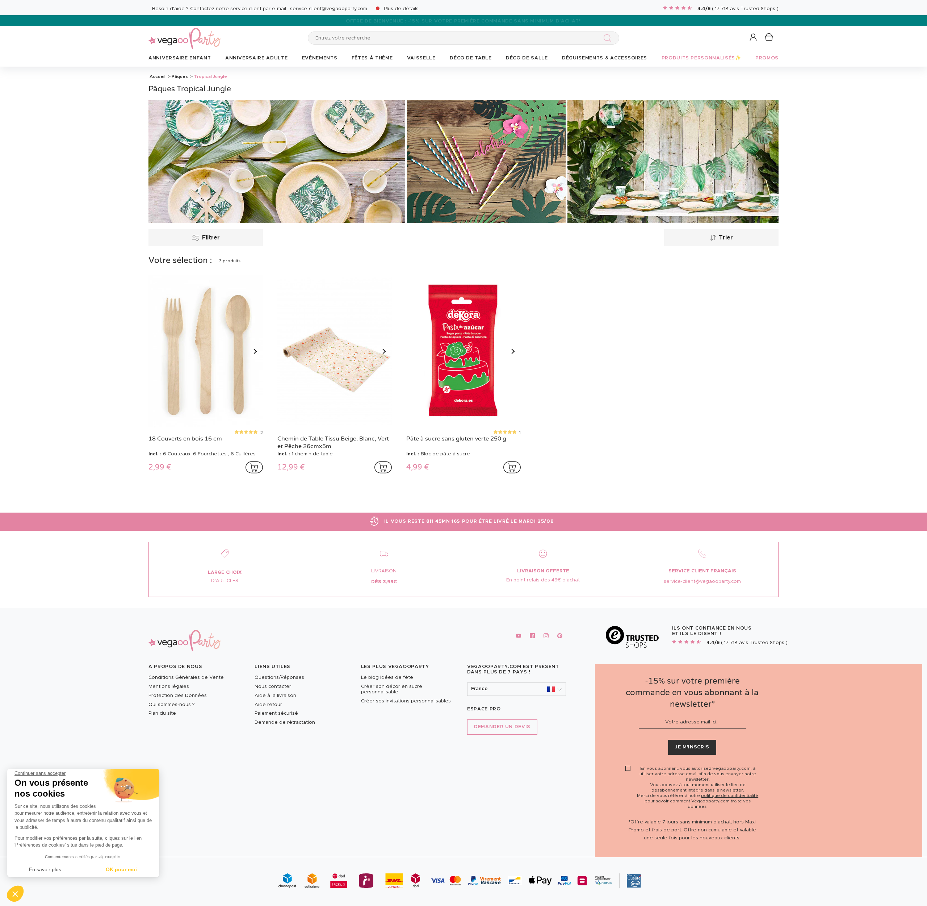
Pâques (180, 76)
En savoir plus (45, 869)
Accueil (157, 76)
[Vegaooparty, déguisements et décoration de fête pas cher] (184, 34)
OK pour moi (121, 869)
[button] (15, 893)
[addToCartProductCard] (254, 467)
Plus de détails (401, 9)
